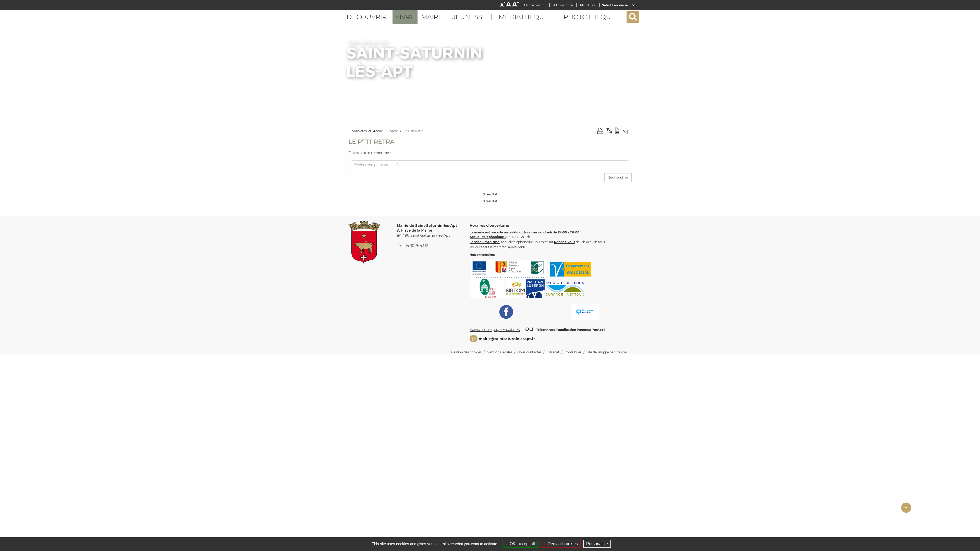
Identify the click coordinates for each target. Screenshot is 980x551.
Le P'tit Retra (413, 131)
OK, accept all (522, 544)
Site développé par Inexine (606, 352)
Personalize (597, 544)
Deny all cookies (562, 544)
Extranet (552, 352)
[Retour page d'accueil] (415, 59)
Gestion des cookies (466, 352)
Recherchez (618, 177)
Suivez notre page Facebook (495, 329)
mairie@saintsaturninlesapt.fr (507, 338)
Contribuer (573, 352)
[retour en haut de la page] (906, 508)
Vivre (394, 131)
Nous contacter (529, 352)
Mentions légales (499, 352)
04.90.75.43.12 (416, 245)
